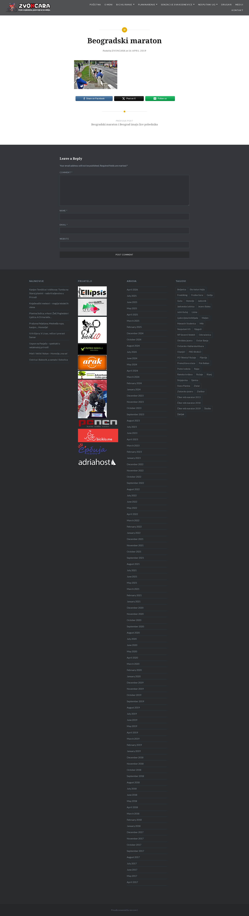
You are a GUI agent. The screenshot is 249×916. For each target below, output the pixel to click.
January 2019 (133, 751)
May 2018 (132, 801)
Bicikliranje (124, 4)
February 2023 (134, 451)
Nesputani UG (207, 4)
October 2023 (134, 408)
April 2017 (132, 882)
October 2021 (134, 551)
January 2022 (133, 532)
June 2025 (132, 302)
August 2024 (133, 345)
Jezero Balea (204, 306)
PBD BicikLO (195, 351)
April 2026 (132, 289)
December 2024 (135, 333)
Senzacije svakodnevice (176, 4)
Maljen (205, 318)
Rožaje (199, 374)
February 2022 (134, 526)
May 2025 (132, 308)
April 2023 (132, 439)
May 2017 (132, 875)
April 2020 (132, 657)
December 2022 (135, 464)
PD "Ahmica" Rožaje (186, 357)
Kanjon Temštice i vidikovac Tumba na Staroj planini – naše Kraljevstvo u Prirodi (48, 293)
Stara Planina (183, 385)
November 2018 (135, 763)
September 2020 (135, 626)
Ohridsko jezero (185, 340)
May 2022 (132, 507)
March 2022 (133, 520)
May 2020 (132, 651)
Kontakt (237, 10)
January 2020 (133, 676)
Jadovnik (202, 301)
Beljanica (181, 289)
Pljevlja (203, 357)
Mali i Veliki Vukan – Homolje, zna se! (48, 353)
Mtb (202, 323)
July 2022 (132, 495)
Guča (179, 301)
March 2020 (133, 663)
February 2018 (134, 819)
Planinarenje (146, 4)
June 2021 (132, 576)
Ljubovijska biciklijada (187, 318)
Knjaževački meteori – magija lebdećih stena (48, 305)
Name (63, 210)
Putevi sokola (183, 368)
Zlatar (197, 385)
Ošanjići (181, 351)
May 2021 (132, 582)
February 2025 (134, 326)
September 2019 (135, 701)
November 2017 (135, 838)
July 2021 (132, 570)
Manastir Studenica (186, 323)
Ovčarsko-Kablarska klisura (190, 346)
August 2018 (133, 782)
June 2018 (132, 794)
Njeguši (198, 329)
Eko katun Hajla (197, 289)
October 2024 (134, 339)
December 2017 (135, 832)
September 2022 (135, 482)
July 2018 (132, 788)
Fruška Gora (197, 295)
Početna (95, 4)
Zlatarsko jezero (185, 391)
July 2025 (132, 295)
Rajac (196, 368)
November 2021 (135, 545)
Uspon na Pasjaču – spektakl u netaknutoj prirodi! (44, 345)
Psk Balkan (204, 363)
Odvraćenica (205, 334)
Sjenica (194, 380)
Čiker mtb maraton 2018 (189, 403)
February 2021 (134, 595)
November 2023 (135, 401)
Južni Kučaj (182, 312)
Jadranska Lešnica (185, 306)
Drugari (226, 4)
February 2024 (134, 383)
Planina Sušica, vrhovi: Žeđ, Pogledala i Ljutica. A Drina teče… (49, 315)
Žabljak (180, 414)
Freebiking (182, 295)
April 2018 (132, 807)
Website (64, 239)
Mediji (239, 4)
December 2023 (135, 395)
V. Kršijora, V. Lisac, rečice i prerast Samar (47, 335)
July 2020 (132, 638)
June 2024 (132, 358)
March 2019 (133, 738)
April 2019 (132, 732)
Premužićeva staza (186, 363)
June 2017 (132, 869)
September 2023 (135, 414)
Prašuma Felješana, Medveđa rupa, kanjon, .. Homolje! (46, 325)
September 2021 (135, 557)
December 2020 (135, 607)
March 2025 (133, 320)
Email (64, 225)
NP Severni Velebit (186, 334)
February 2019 (134, 744)
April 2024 (132, 370)
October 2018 (134, 769)
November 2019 (135, 688)
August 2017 (133, 857)
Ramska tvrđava (185, 374)
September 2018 (135, 776)
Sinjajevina (182, 380)
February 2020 (134, 670)
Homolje (190, 301)
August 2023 (133, 420)
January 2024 (133, 389)
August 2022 (133, 489)
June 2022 (132, 501)
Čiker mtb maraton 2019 (189, 408)
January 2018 (133, 826)
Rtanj (209, 374)
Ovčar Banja (202, 340)
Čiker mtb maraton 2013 (189, 397)
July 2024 (132, 351)
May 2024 (132, 364)
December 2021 (135, 539)
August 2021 (133, 564)
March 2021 (133, 588)
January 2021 (133, 601)
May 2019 (132, 726)
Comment (66, 172)
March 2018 (133, 813)
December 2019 (135, 682)
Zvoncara (119, 50)
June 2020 (132, 645)
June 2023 (132, 433)
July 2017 (132, 863)
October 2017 (134, 844)
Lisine (194, 312)
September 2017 (135, 850)
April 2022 (132, 514)
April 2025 (132, 314)
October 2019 (134, 695)
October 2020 (134, 620)
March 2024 (133, 376)
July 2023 (132, 426)
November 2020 (135, 613)
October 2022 (134, 476)
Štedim (207, 408)
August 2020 (133, 632)
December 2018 (135, 757)
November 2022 (135, 470)
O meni (108, 4)
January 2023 (133, 457)
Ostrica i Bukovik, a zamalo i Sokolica (48, 359)
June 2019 (132, 719)
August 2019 (133, 707)
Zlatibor (201, 391)
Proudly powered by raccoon (124, 910)
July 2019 (132, 713)
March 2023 (133, 445)
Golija (210, 295)
